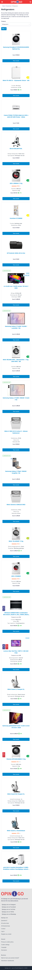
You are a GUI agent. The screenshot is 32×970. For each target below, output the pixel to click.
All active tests (5, 923)
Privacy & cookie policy (7, 942)
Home (3, 6)
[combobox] (16, 24)
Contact (3, 928)
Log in (2, 931)
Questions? (4, 920)
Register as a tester (6, 934)
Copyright (3, 947)
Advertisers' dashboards (7, 960)
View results (16, 60)
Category (3, 21)
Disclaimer (4, 950)
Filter (3, 28)
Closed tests (8, 6)
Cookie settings (5, 944)
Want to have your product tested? (10, 958)
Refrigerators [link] (15, 6)
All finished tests (5, 926)
